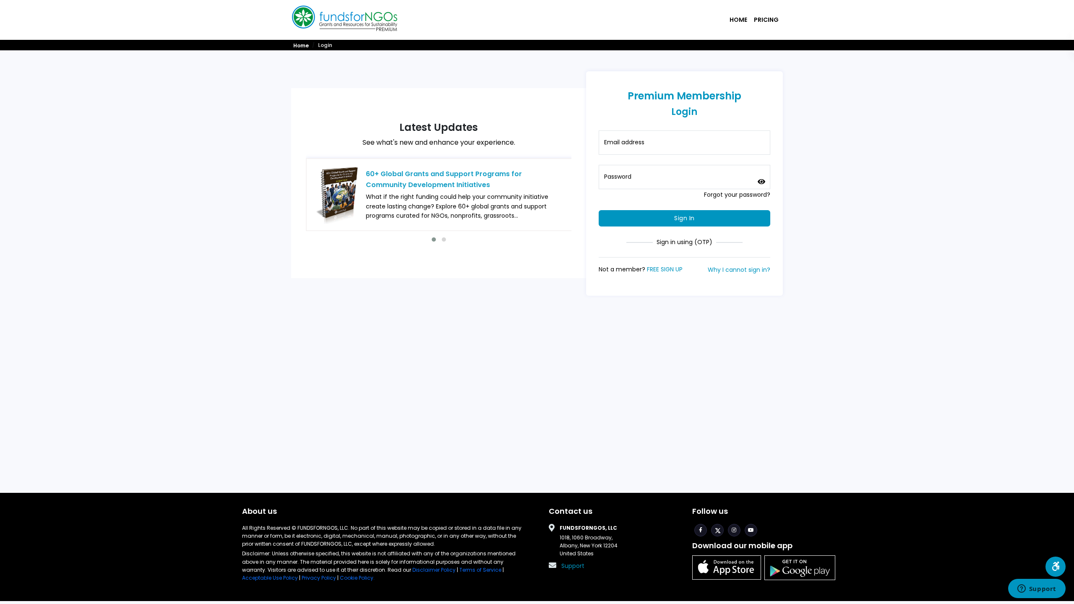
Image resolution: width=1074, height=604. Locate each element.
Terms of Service (480, 569)
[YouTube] (751, 530)
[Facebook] (700, 530)
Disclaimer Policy (434, 569)
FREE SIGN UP (665, 269)
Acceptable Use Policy (270, 577)
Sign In (684, 218)
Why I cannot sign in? (739, 270)
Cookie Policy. (357, 577)
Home (738, 20)
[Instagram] (734, 530)
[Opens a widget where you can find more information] (1037, 589)
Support (572, 566)
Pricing (766, 20)
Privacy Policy (318, 577)
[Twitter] (717, 530)
